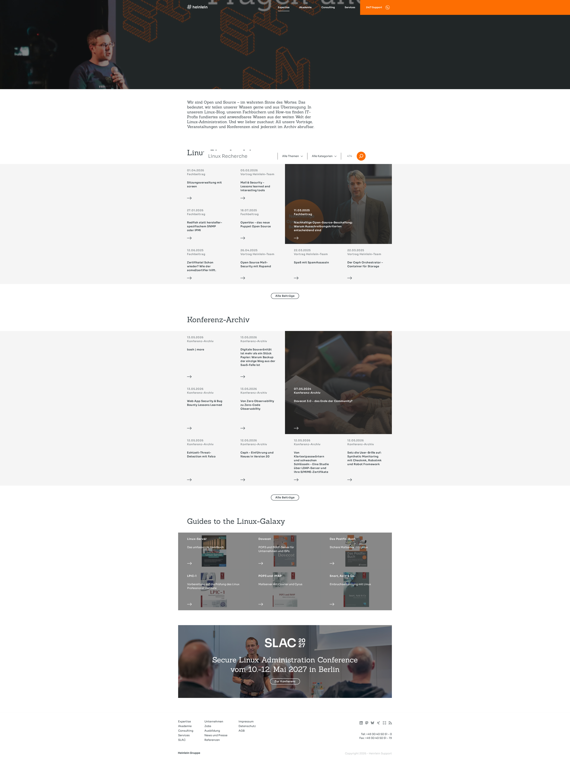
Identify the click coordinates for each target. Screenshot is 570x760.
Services (350, 7)
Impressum (246, 721)
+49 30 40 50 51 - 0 (379, 734)
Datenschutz (247, 726)
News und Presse (215, 735)
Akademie (305, 7)
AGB (242, 730)
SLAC (182, 740)
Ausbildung (212, 730)
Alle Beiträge (285, 296)
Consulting (328, 7)
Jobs (207, 726)
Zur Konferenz (285, 681)
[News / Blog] (390, 723)
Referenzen (212, 740)
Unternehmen (213, 721)
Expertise (283, 7)
